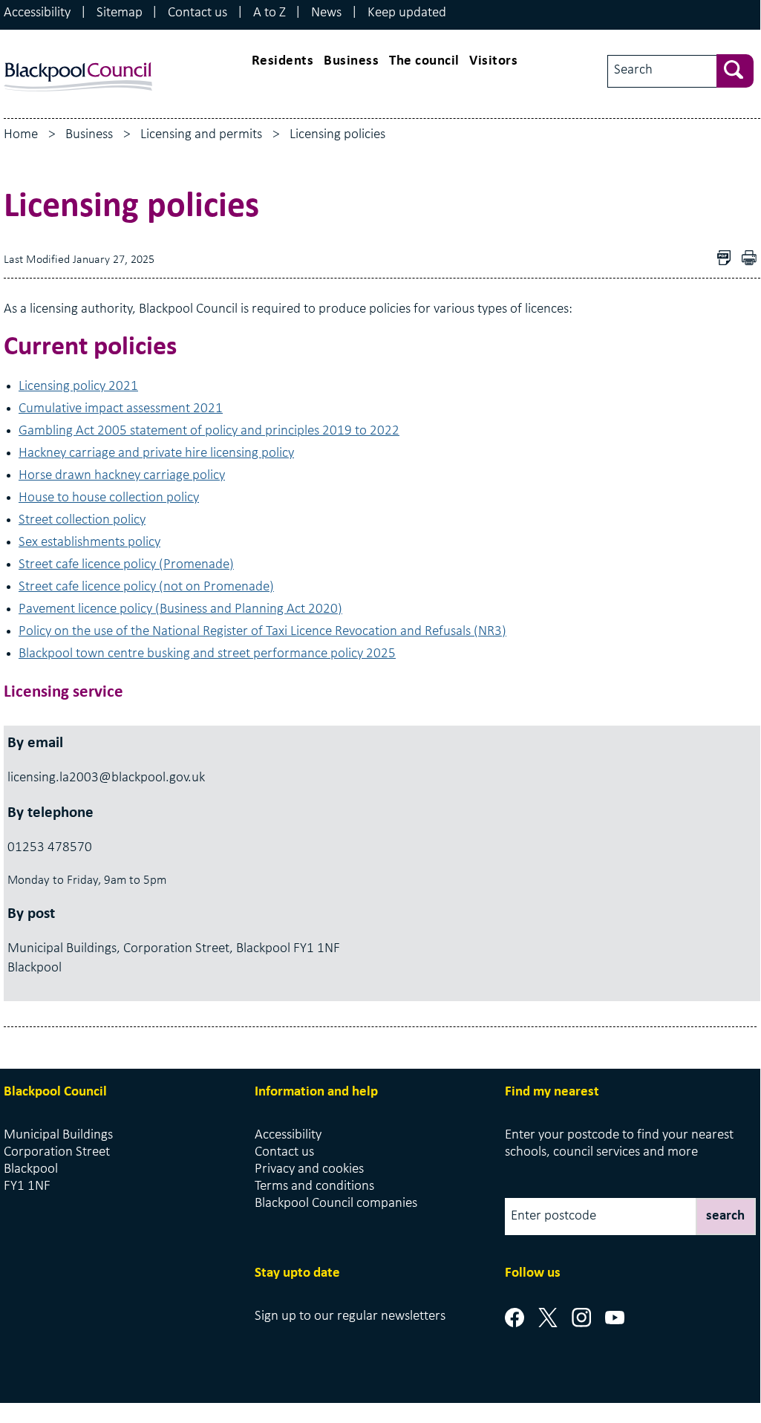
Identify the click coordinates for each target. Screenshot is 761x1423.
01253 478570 (49, 848)
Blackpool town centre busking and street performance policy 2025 (207, 654)
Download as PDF (727, 259)
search (725, 1216)
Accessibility (37, 13)
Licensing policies (337, 135)
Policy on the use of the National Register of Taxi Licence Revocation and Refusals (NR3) (262, 632)
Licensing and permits (201, 135)
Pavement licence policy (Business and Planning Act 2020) (180, 609)
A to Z (269, 13)
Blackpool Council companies (336, 1203)
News (326, 13)
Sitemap (120, 13)
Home (21, 135)
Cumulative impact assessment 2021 (121, 409)
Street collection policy (82, 520)
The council (424, 61)
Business (351, 61)
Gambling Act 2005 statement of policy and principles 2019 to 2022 (209, 431)
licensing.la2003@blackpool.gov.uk (106, 778)
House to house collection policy (109, 498)
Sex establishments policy (89, 542)
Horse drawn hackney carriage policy (122, 476)
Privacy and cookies (309, 1169)
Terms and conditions (314, 1186)
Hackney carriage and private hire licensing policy (156, 453)
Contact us (197, 13)
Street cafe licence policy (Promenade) (126, 565)
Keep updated (407, 13)
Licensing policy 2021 (78, 387)
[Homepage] (78, 59)
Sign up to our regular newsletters (350, 1316)
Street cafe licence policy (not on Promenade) (146, 587)
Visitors (493, 61)
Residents (283, 61)
